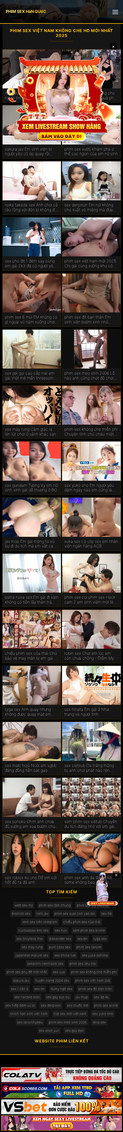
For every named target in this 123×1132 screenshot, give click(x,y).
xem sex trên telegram (39, 922)
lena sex (99, 1022)
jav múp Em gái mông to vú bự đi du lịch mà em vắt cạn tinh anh (30, 544)
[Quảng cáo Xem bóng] (61, 1074)
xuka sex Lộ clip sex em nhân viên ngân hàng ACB (91, 544)
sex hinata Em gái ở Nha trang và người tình (86, 712)
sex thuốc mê (77, 1005)
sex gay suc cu (58, 997)
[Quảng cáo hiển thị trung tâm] (61, 98)
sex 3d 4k (101, 997)
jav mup (82, 997)
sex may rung (32, 947)
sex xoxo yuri (49, 1030)
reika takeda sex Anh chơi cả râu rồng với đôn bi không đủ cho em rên (31, 207)
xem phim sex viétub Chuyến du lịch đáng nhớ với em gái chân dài (90, 824)
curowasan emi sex (33, 930)
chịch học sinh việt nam (28, 1014)
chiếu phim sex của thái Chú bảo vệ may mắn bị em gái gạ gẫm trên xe (32, 656)
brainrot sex (21, 913)
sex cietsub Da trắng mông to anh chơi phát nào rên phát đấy (89, 768)
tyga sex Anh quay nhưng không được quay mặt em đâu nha (28, 712)
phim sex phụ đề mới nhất (27, 972)
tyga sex (100, 939)
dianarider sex (60, 939)
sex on (39, 989)
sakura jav (21, 980)
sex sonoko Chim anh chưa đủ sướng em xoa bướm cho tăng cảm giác (30, 824)
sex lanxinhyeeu (30, 1022)
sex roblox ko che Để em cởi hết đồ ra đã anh (31, 880)
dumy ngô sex (61, 989)
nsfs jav (42, 913)
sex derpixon (51, 1005)
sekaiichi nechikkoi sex (45, 963)
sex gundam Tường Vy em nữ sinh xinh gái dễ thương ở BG (31, 487)
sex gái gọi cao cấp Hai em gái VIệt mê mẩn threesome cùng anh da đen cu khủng (30, 376)
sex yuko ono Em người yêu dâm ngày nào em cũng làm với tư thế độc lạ (89, 488)
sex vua (59, 972)
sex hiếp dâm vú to (20, 1005)
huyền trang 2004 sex (52, 980)
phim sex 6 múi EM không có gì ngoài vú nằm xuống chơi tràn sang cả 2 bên (31, 319)
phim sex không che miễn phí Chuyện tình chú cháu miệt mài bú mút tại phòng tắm (91, 432)
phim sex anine (106, 1005)
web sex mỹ (24, 905)
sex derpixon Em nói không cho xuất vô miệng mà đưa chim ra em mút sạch (88, 207)
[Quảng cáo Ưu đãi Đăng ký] (61, 1090)
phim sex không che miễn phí (94, 972)
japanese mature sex (31, 955)
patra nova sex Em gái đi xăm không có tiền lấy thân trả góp (32, 600)
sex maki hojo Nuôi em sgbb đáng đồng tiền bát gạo (30, 768)
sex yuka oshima (95, 955)
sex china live (65, 955)
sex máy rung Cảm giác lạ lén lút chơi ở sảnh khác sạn (30, 431)
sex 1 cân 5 (19, 989)
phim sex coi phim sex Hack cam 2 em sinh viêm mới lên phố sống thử (90, 600)
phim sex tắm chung (55, 905)
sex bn (82, 939)
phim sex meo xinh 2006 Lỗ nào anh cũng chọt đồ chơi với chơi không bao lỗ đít (89, 376)
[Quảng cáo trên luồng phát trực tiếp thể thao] (61, 1122)
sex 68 (106, 913)
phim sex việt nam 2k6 (92, 980)
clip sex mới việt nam (69, 1014)
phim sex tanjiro (88, 947)
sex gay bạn (74, 1030)
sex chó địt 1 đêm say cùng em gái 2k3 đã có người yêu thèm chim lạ (30, 263)
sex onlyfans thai (29, 939)
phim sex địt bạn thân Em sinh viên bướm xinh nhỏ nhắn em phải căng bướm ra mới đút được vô (90, 319)
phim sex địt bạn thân (95, 989)
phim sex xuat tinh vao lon (74, 913)
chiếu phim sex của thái (82, 922)
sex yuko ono (102, 1014)
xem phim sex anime (89, 930)
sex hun (61, 930)
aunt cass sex (59, 947)
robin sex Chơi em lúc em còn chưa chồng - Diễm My (89, 655)
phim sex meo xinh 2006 (68, 1022)
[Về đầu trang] (110, 1125)
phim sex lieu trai (83, 963)
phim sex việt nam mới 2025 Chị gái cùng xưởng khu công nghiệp (90, 263)
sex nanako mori (27, 997)
